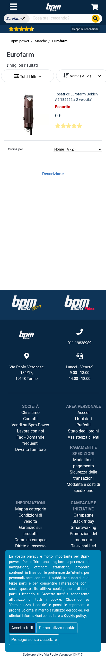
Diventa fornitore (30, 449)
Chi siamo (30, 412)
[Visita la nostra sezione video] (79, 302)
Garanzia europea (30, 539)
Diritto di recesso (30, 546)
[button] (27, 74)
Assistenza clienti (83, 437)
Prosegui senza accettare (34, 639)
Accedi (83, 412)
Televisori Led (83, 546)
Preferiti (83, 424)
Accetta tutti (22, 627)
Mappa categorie (30, 509)
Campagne (83, 515)
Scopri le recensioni (85, 29)
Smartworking (83, 527)
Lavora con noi (30, 431)
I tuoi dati (83, 418)
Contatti (30, 418)
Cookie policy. (75, 616)
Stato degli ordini (83, 431)
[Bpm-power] (53, 6)
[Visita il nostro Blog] (26, 302)
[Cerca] (95, 18)
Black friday (83, 521)
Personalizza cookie (57, 627)
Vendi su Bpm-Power (30, 424)
